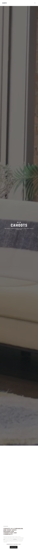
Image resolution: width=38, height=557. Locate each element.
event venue (15, 539)
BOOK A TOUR (13, 547)
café (4, 539)
